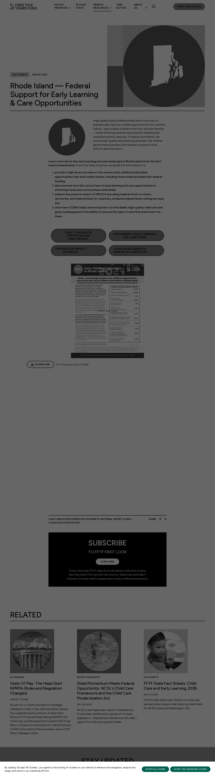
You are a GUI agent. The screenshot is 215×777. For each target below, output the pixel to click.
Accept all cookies (155, 769)
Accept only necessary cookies (190, 769)
